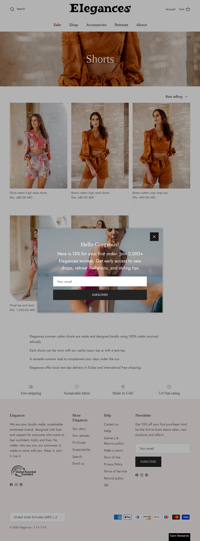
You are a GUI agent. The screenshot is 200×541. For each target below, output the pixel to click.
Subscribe (100, 295)
